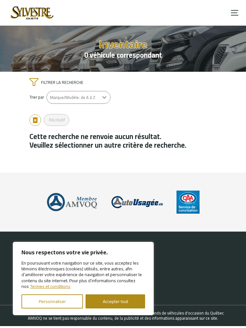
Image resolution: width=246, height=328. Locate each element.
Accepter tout (115, 301)
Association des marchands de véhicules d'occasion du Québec (168, 313)
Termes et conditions (50, 286)
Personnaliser (52, 301)
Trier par (36, 97)
